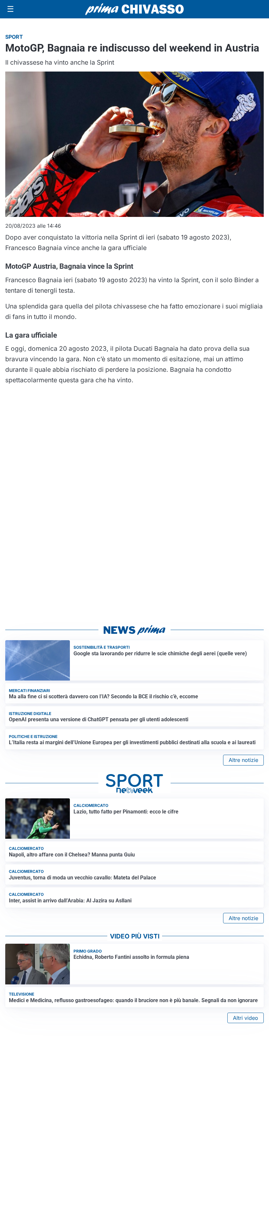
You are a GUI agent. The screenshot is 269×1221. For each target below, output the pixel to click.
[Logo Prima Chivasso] (134, 9)
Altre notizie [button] (243, 760)
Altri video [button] (245, 1018)
